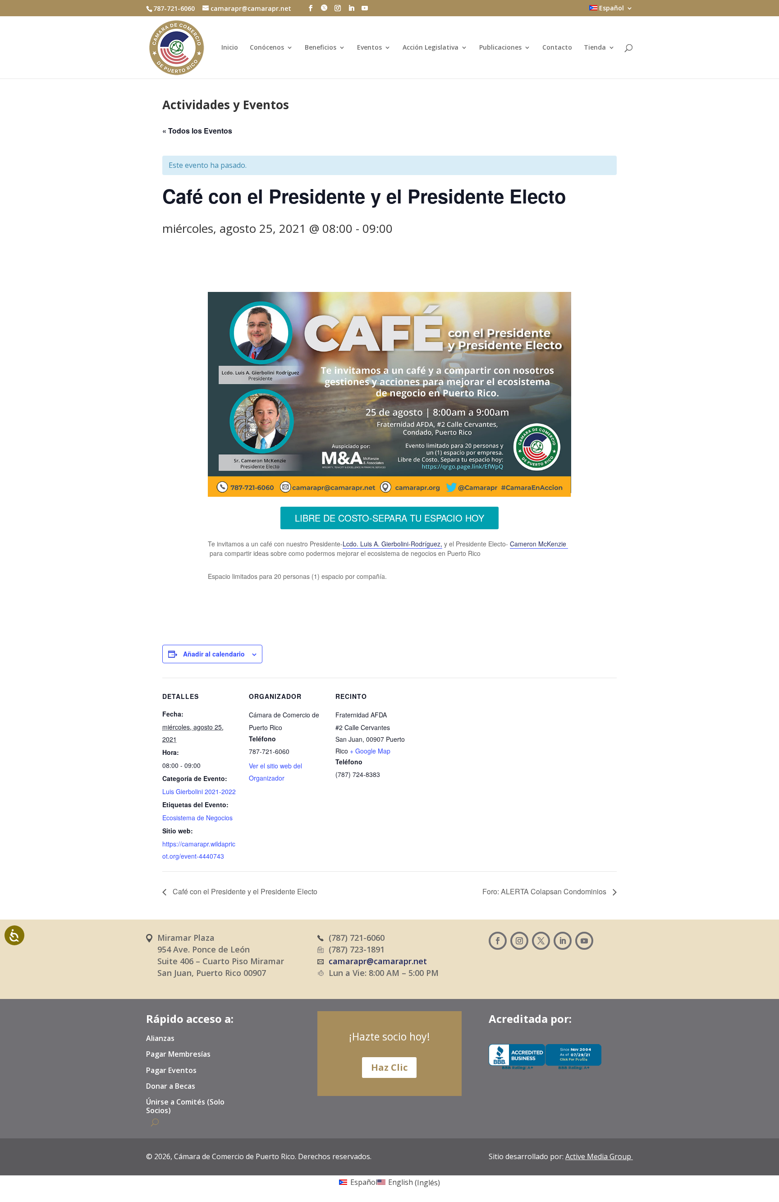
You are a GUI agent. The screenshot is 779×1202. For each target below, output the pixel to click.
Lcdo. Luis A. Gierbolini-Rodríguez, (392, 543)
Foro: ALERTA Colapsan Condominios (545, 891)
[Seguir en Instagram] (519, 941)
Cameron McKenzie (539, 543)
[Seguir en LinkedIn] (563, 941)
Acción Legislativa (430, 47)
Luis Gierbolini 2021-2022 (199, 791)
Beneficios (320, 47)
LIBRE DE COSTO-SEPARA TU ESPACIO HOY (389, 517)
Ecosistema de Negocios (197, 817)
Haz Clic (389, 1067)
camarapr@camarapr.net (378, 961)
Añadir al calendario (214, 653)
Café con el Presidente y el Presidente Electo (244, 891)
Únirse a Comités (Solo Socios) (185, 1106)
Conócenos (267, 47)
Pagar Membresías (178, 1054)
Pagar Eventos (171, 1070)
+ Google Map (370, 750)
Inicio (229, 47)
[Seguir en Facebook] (498, 941)
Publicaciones (500, 47)
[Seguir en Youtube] (584, 941)
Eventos (369, 47)
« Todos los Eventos (197, 130)
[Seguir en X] (541, 941)
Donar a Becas (170, 1086)
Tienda (595, 47)
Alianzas (160, 1038)
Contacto (557, 47)
